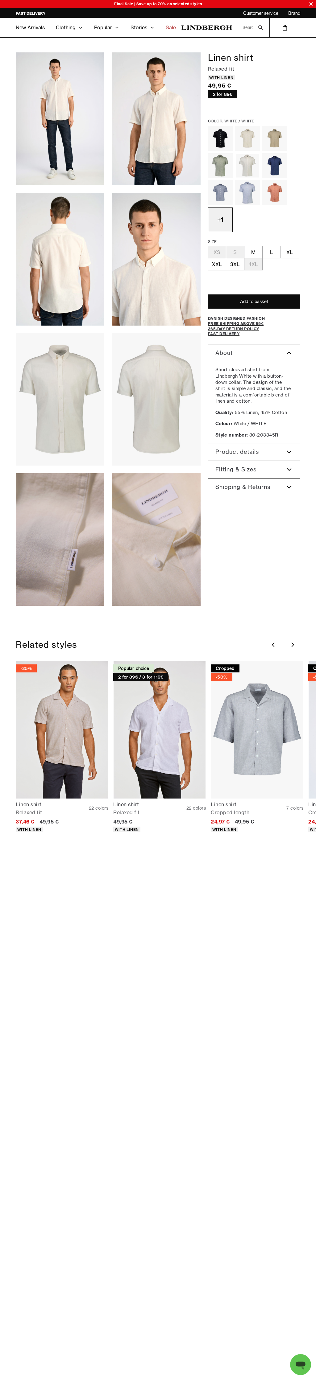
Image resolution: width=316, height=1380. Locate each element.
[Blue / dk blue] (220, 192)
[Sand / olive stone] (274, 138)
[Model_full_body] (60, 118)
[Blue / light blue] (247, 192)
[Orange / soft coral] (274, 192)
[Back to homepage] (206, 27)
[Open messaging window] (300, 1364)
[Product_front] (60, 399)
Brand (294, 13)
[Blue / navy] (274, 165)
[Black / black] (220, 138)
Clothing (66, 27)
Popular (103, 27)
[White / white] (247, 165)
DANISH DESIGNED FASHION (42, 13)
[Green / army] (220, 165)
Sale (171, 27)
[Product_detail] (60, 539)
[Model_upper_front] (156, 118)
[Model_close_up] (156, 259)
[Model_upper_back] (60, 259)
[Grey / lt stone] (247, 138)
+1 (220, 220)
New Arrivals (30, 27)
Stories (139, 27)
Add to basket (254, 301)
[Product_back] (156, 399)
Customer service (260, 13)
